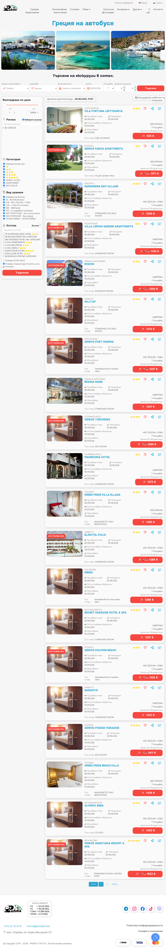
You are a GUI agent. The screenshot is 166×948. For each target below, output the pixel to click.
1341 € (150, 715)
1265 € (149, 444)
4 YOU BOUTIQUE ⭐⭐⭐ (17, 245)
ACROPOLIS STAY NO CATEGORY (20, 256)
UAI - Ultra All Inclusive (16, 205)
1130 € (151, 251)
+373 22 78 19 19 (12, 926)
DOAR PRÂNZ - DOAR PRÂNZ (20, 219)
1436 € (150, 793)
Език (158, 3)
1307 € (149, 637)
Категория (13, 159)
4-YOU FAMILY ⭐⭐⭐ (15, 248)
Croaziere (74, 9)
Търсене (150, 88)
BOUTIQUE (11, 185)
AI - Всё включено (14, 199)
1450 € (150, 830)
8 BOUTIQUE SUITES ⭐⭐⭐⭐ (19, 251)
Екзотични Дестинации (108, 11)
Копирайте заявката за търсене (151, 99)
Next (114, 884)
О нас (148, 11)
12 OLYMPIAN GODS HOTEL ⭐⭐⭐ (22, 234)
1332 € (150, 677)
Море (85, 9)
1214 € (150, 329)
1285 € (150, 522)
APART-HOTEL (12, 180)
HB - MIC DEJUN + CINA (17, 202)
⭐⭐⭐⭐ (10, 175)
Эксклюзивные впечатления (59, 11)
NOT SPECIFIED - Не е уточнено (22, 213)
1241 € (150, 406)
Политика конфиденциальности (144, 925)
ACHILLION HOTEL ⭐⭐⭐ (17, 253)
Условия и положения (150, 931)
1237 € (150, 369)
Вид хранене (14, 192)
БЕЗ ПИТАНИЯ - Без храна (19, 216)
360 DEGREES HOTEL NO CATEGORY (22, 239)
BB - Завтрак (12, 208)
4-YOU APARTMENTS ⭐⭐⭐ (18, 242)
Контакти (158, 9)
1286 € (149, 599)
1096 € (150, 213)
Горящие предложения (32, 11)
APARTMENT (12, 183)
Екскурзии (122, 9)
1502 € (148, 874)
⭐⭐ (8, 169)
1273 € (151, 482)
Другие (136, 9)
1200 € (150, 289)
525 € (150, 136)
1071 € (152, 173)
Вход (144, 3)
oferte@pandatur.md (38, 926)
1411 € (149, 752)
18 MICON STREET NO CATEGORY (21, 237)
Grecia (12, 128)
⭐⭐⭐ (9, 172)
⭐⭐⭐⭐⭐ (11, 177)
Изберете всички (15, 164)
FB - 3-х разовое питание (19, 210)
